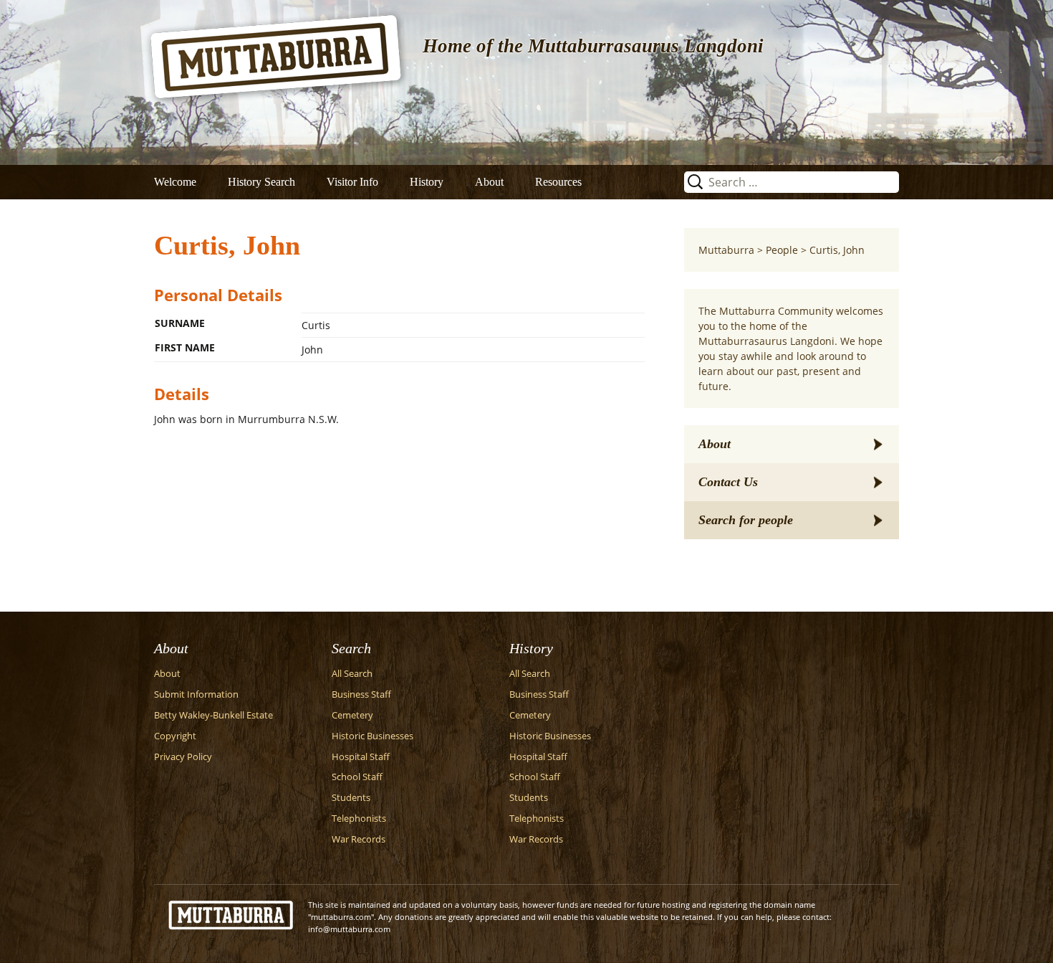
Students (351, 798)
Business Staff (361, 694)
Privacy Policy (183, 757)
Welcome (175, 182)
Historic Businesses (372, 736)
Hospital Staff (361, 757)
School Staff (357, 777)
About (489, 182)
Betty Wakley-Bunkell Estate (213, 715)
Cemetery (352, 715)
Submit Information (196, 694)
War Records (358, 839)
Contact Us (728, 482)
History (426, 182)
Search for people (745, 520)
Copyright (175, 736)
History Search (261, 182)
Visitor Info (352, 182)
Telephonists (359, 818)
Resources (558, 182)
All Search (352, 674)
